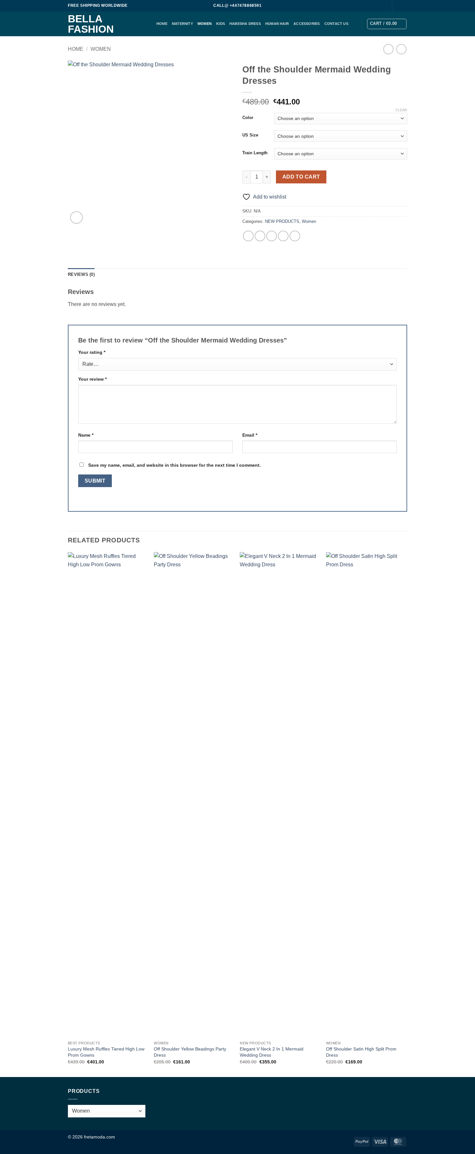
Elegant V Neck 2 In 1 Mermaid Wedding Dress (271, 1052)
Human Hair (277, 24)
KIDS (220, 24)
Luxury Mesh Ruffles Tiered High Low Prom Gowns (106, 1052)
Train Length (255, 153)
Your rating (91, 352)
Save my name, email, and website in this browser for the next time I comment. (174, 465)
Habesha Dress (245, 24)
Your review (92, 379)
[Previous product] (401, 49)
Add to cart (301, 177)
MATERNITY (182, 24)
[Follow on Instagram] (404, 6)
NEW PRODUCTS (282, 221)
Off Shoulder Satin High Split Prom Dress (361, 1052)
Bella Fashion (91, 24)
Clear (401, 110)
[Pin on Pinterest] (283, 236)
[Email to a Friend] (271, 236)
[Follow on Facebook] (398, 6)
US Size (250, 135)
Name (85, 435)
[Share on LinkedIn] (295, 236)
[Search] (383, 5)
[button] (386, 24)
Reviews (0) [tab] (81, 274)
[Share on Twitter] (260, 236)
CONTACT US (336, 24)
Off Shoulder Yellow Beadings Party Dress (190, 1052)
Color (247, 117)
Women (204, 24)
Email (249, 435)
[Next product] (388, 49)
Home (75, 49)
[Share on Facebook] (248, 236)
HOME (161, 24)
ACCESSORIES (306, 24)
